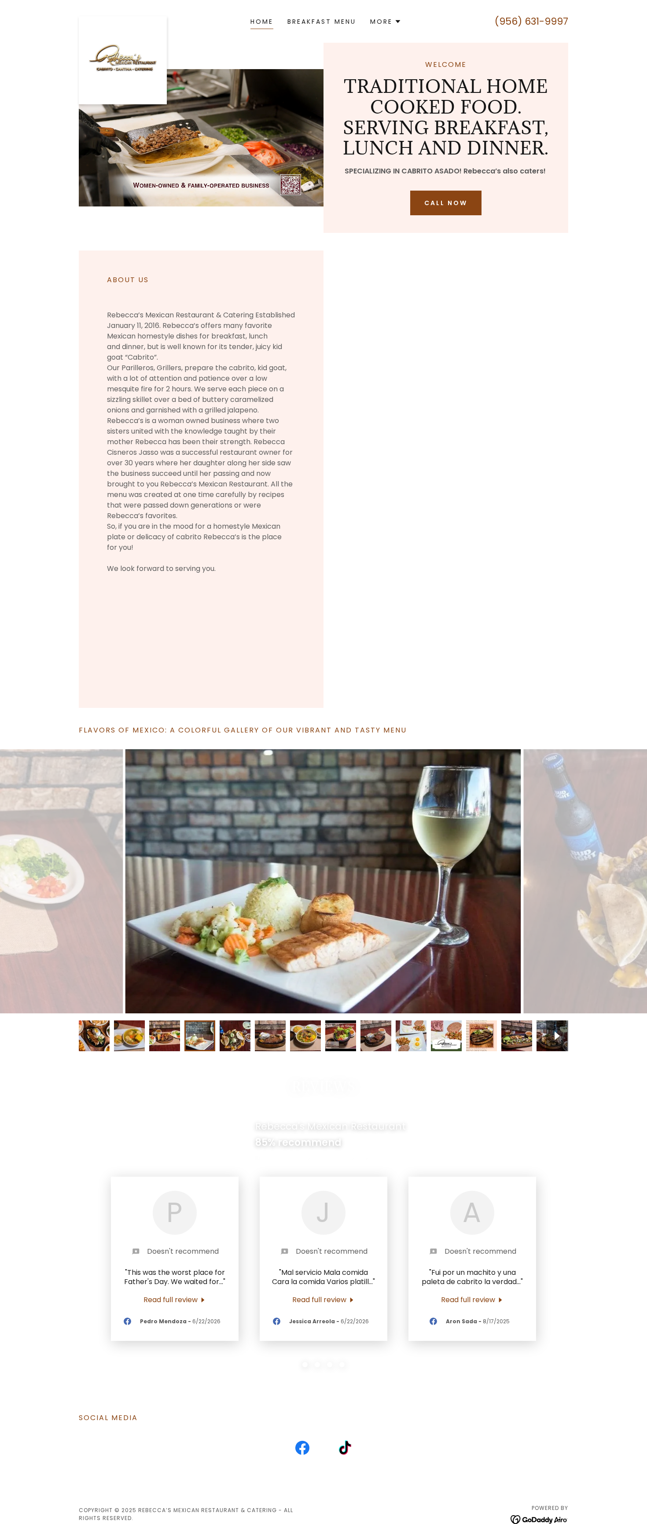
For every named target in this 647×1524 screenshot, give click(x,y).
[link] (123, 19)
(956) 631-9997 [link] (531, 21)
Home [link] (261, 21)
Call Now (445, 203)
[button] (385, 21)
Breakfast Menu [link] (321, 21)
